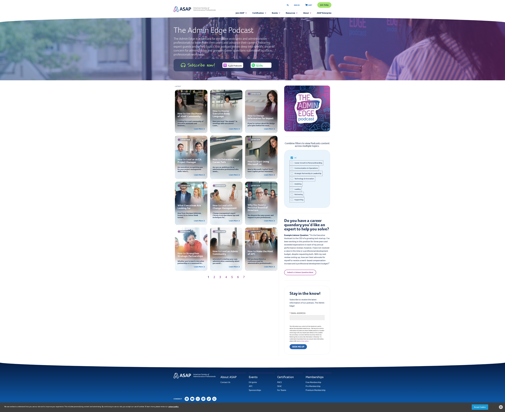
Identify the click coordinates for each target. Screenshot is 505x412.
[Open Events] (279, 13)
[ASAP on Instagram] (198, 399)
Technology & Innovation (304, 178)
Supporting (298, 199)
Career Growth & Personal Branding (308, 163)
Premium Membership (315, 390)
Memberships (315, 377)
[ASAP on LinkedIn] (203, 399)
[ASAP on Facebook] (187, 399)
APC (251, 386)
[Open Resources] (297, 13)
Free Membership (313, 382)
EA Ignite (253, 382)
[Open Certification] (265, 13)
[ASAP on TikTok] (209, 399)
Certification (285, 377)
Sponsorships (255, 390)
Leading (297, 189)
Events (253, 377)
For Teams (281, 390)
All (295, 158)
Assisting (297, 184)
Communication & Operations (306, 168)
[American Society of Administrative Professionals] (195, 9)
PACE (279, 382)
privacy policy (304, 341)
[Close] (501, 407)
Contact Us (225, 382)
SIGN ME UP (298, 346)
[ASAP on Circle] (214, 399)
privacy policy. (173, 406)
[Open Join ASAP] (246, 13)
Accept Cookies (480, 407)
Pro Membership (313, 386)
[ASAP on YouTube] (192, 399)
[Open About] (310, 13)
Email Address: (298, 313)
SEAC (279, 386)
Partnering (298, 194)
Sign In (297, 5)
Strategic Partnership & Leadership (307, 173)
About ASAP (228, 377)
